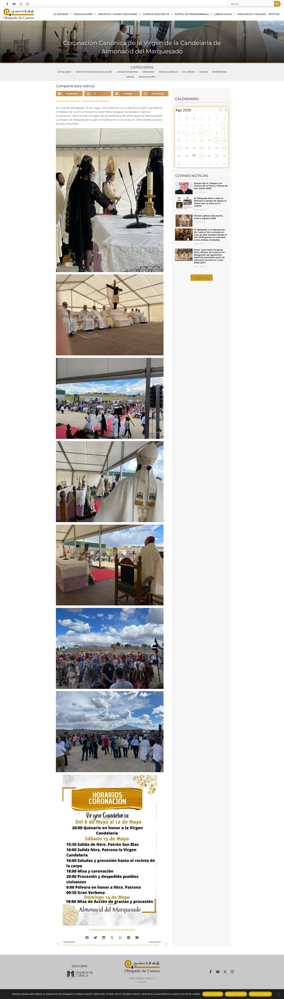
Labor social (223, 14)
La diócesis (60, 14)
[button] (69, 93)
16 (224, 140)
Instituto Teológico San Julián (94, 72)
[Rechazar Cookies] (279, 993)
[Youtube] (14, 3)
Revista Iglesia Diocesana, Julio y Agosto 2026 (208, 217)
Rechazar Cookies (235, 994)
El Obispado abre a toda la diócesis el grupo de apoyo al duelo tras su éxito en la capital (210, 202)
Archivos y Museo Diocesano (118, 14)
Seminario (148, 72)
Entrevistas (220, 72)
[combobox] (251, 4)
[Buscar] (277, 4)
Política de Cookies (260, 994)
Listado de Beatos (127, 72)
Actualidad (64, 72)
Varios (130, 77)
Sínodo (203, 72)
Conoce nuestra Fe (156, 14)
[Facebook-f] (7, 3)
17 (179, 148)
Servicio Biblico (168, 72)
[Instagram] (27, 3)
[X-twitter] (20, 3)
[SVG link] (79, 974)
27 (201, 156)
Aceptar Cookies (213, 994)
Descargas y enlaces (252, 14)
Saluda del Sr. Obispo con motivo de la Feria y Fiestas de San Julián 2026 (211, 186)
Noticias (274, 14)
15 (216, 140)
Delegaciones (83, 14)
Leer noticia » (200, 192)
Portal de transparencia (192, 14)
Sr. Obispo (189, 72)
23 (224, 148)
